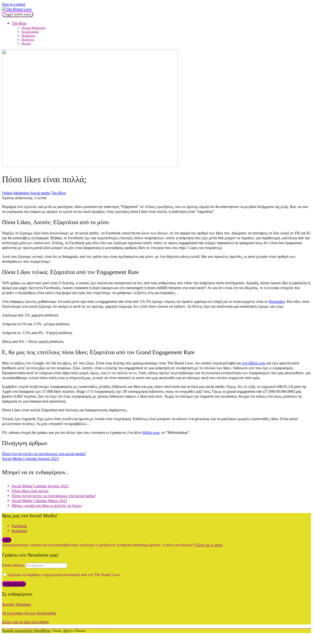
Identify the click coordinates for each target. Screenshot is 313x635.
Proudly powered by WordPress (26, 631)
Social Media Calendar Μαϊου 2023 (39, 500)
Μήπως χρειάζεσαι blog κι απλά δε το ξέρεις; (47, 505)
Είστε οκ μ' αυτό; (209, 545)
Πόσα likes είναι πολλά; (30, 491)
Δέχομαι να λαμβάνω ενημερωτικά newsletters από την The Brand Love (63, 574)
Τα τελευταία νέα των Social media (29, 613)
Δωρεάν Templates (16, 604)
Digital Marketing (33, 28)
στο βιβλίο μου (253, 363)
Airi (66, 631)
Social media (30, 31)
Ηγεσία (26, 43)
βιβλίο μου (151, 432)
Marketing (28, 35)
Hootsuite (276, 301)
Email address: (13, 565)
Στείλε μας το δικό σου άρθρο (25, 622)
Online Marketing (15, 193)
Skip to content (13, 4)
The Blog (19, 23)
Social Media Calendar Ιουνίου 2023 (30, 458)
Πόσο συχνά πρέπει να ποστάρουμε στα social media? (44, 453)
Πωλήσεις (28, 39)
